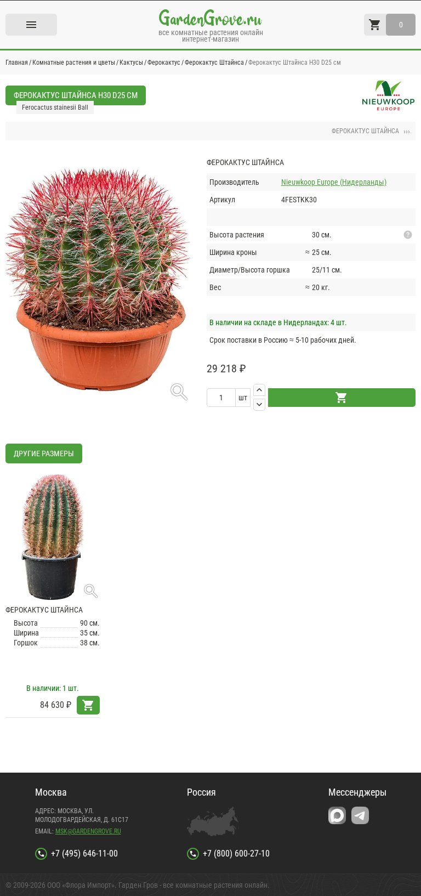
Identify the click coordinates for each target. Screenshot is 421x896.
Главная (16, 62)
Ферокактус (163, 62)
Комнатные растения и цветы (73, 62)
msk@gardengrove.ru (88, 831)
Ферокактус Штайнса (214, 62)
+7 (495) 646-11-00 (84, 853)
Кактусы (131, 62)
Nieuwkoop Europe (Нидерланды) (333, 182)
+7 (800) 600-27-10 (236, 853)
